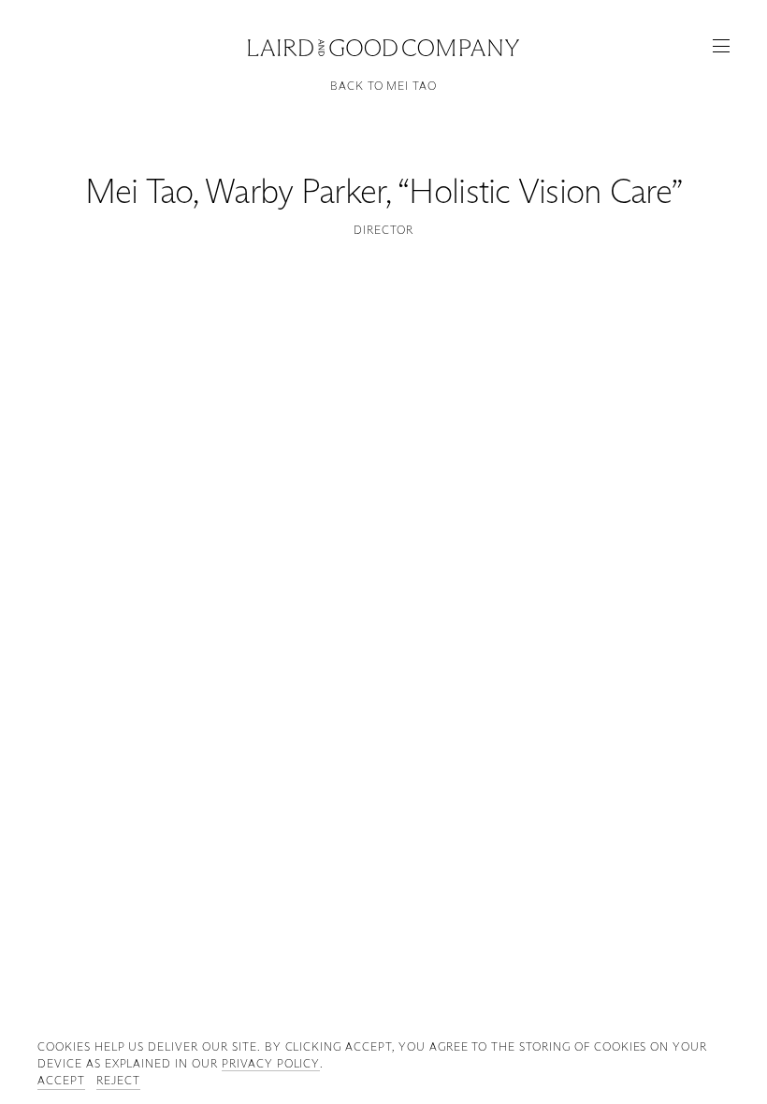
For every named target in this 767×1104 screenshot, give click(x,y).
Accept (61, 1080)
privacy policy (271, 1063)
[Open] (721, 45)
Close (383, 45)
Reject (118, 1080)
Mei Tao (139, 191)
